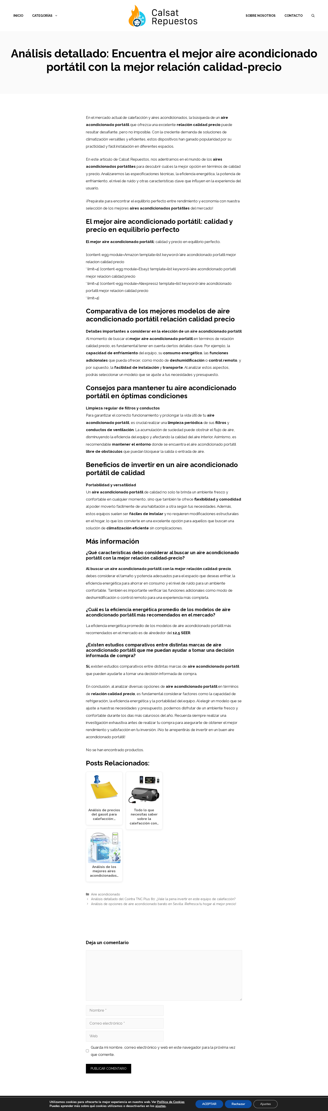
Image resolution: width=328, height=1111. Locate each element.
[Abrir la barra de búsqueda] (313, 15)
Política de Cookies (171, 1102)
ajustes (160, 1106)
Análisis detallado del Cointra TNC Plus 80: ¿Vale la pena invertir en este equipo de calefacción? (163, 899)
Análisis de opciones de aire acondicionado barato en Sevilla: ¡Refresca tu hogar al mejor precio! (163, 904)
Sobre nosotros (261, 15)
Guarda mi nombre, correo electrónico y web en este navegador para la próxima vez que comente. (163, 1051)
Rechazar (238, 1104)
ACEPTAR (209, 1104)
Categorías (42, 15)
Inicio (18, 15)
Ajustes (265, 1104)
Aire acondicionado (105, 894)
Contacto (293, 15)
